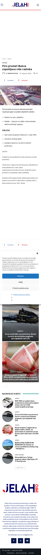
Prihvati (20, 276)
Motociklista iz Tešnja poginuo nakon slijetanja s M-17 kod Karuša (26, 459)
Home (4, 59)
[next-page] (7, 386)
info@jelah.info (28, 535)
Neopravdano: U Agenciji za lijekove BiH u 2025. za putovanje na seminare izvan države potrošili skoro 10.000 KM (20, 377)
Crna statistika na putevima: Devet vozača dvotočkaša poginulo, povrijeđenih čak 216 (20, 336)
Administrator (13, 73)
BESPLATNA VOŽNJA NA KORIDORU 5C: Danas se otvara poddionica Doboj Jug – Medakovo (26, 446)
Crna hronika (19, 454)
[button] (37, 253)
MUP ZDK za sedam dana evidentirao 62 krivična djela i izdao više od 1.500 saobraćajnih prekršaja (27, 404)
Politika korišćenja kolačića (21, 294)
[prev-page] (3, 386)
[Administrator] (4, 73)
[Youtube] (27, 540)
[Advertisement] (20, 33)
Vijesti (20, 331)
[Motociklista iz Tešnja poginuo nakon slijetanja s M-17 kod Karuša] (7, 458)
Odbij (20, 282)
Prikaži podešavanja (21, 288)
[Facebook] (13, 540)
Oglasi (9, 59)
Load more (19, 467)
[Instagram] (20, 540)
